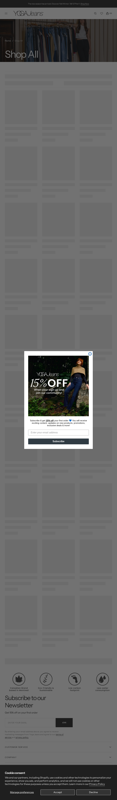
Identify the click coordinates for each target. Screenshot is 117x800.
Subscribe (58, 441)
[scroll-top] (110, 793)
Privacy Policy (97, 784)
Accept (57, 792)
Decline (93, 792)
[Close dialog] (90, 353)
